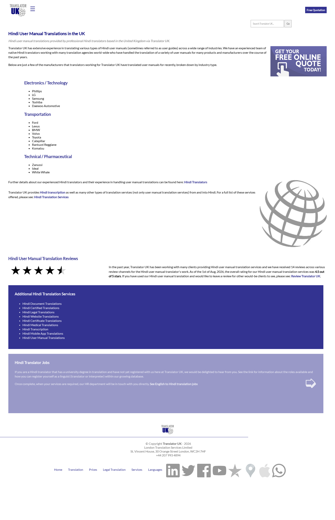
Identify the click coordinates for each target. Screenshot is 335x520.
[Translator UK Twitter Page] (188, 469)
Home (58, 469)
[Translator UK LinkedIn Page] (173, 469)
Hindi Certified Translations (40, 308)
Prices (93, 469)
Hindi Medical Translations (40, 325)
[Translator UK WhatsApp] (279, 469)
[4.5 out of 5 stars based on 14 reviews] (55, 271)
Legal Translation (114, 469)
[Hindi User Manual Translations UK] (167, 435)
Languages (155, 469)
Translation (75, 469)
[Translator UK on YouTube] (219, 469)
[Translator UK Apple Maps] (264, 469)
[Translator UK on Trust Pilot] (235, 469)
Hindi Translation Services (51, 197)
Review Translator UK (305, 276)
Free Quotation (316, 10)
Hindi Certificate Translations (42, 320)
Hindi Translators (195, 182)
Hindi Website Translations (40, 316)
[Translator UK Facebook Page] (204, 469)
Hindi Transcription (35, 329)
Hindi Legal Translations (38, 312)
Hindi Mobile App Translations (42, 333)
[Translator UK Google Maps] (250, 469)
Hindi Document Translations (42, 303)
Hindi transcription (52, 192)
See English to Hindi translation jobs (174, 384)
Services (136, 469)
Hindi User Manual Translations (43, 337)
